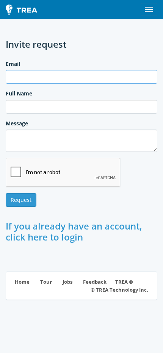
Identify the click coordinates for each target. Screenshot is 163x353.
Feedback (95, 282)
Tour (46, 282)
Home (22, 282)
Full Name (19, 93)
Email (13, 63)
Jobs (67, 282)
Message (17, 123)
